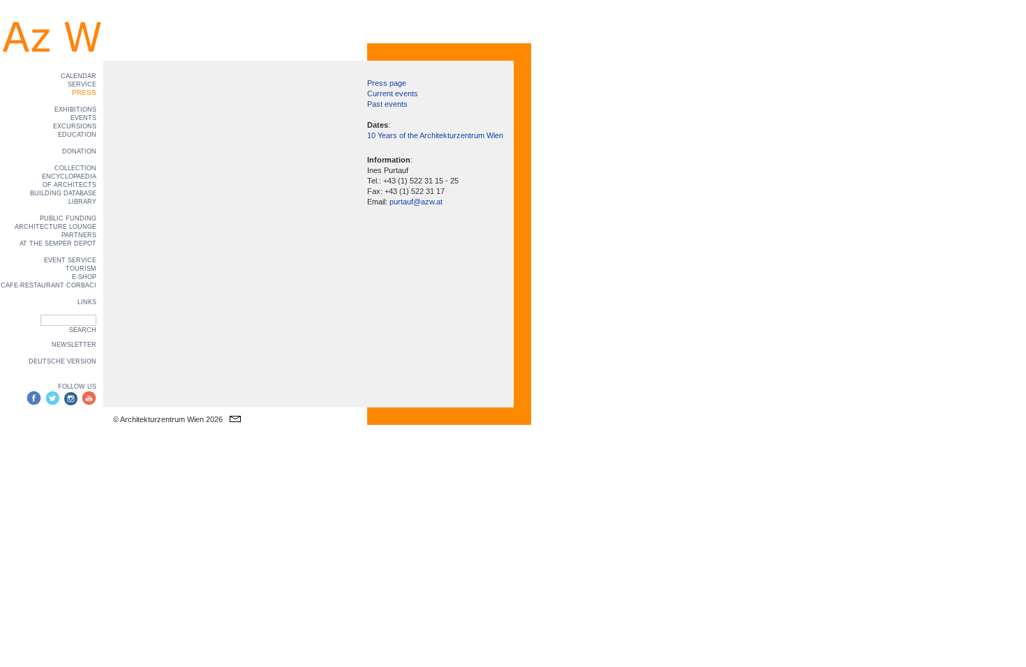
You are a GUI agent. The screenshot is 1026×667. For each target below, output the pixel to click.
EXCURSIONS (74, 126)
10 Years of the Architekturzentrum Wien (435, 135)
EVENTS (83, 117)
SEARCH (82, 330)
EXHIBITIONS (75, 109)
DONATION (79, 151)
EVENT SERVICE (70, 260)
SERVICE (82, 84)
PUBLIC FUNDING (68, 218)
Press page (386, 83)
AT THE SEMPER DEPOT (58, 243)
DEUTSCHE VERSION (62, 361)
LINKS (86, 302)
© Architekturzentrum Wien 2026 (168, 419)
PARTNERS (78, 235)
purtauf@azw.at (416, 201)
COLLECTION (75, 168)
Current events (392, 93)
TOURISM (81, 268)
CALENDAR (78, 76)
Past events (387, 104)
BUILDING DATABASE (63, 193)
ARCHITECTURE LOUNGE (55, 226)
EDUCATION (77, 134)
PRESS (84, 92)
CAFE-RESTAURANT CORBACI (48, 285)
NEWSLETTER (74, 344)
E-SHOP (84, 276)
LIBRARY (82, 201)
